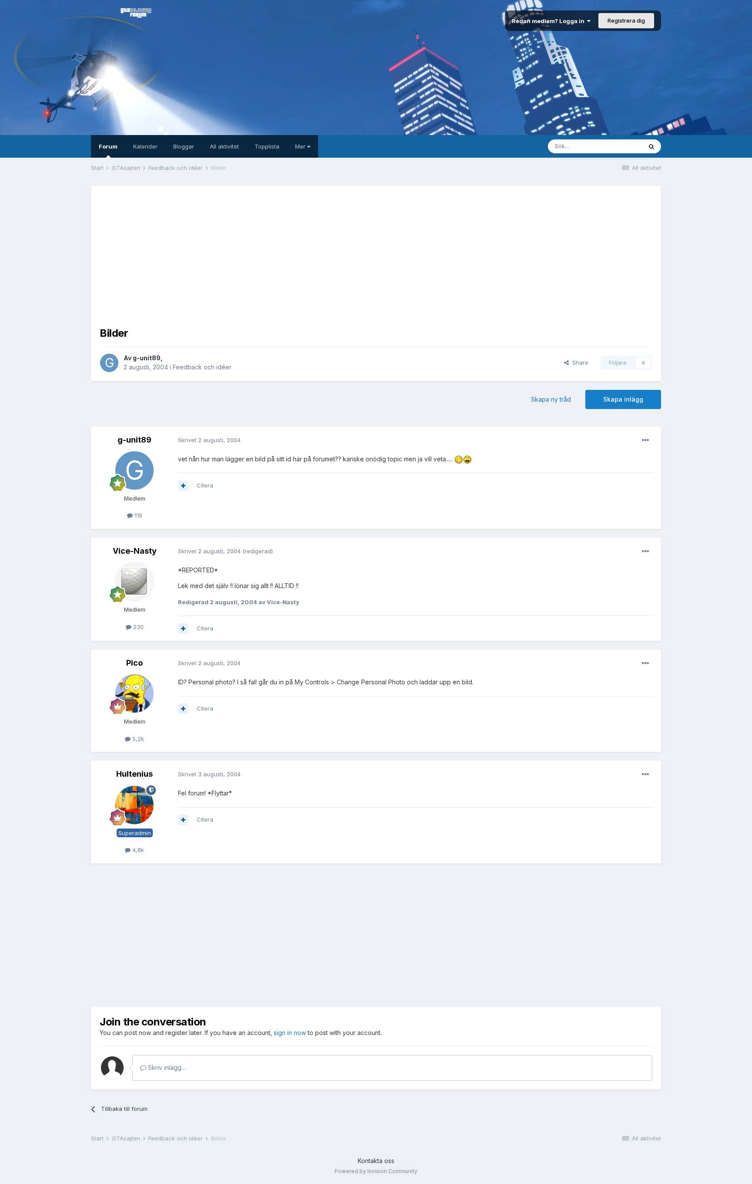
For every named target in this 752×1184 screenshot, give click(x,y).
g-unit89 (147, 358)
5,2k (137, 738)
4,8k (137, 849)
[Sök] (651, 146)
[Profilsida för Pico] (134, 693)
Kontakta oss (376, 1160)
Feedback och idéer (202, 367)
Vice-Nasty (135, 550)
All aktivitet (224, 146)
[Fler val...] (645, 440)
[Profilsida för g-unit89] (109, 362)
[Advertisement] (376, 255)
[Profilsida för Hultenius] (134, 805)
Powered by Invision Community (376, 1171)
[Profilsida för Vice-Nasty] (134, 581)
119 (137, 515)
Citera (205, 485)
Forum (108, 146)
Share (578, 362)
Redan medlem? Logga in (549, 20)
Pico (134, 662)
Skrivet (209, 439)
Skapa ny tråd (551, 399)
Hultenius (134, 773)
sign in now (290, 1032)
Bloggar (183, 146)
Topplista (267, 146)
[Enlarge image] (458, 459)
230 (137, 626)
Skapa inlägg (623, 399)
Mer (301, 146)
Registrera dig (626, 20)
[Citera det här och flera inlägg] (183, 485)
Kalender (145, 146)
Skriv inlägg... (165, 1067)
